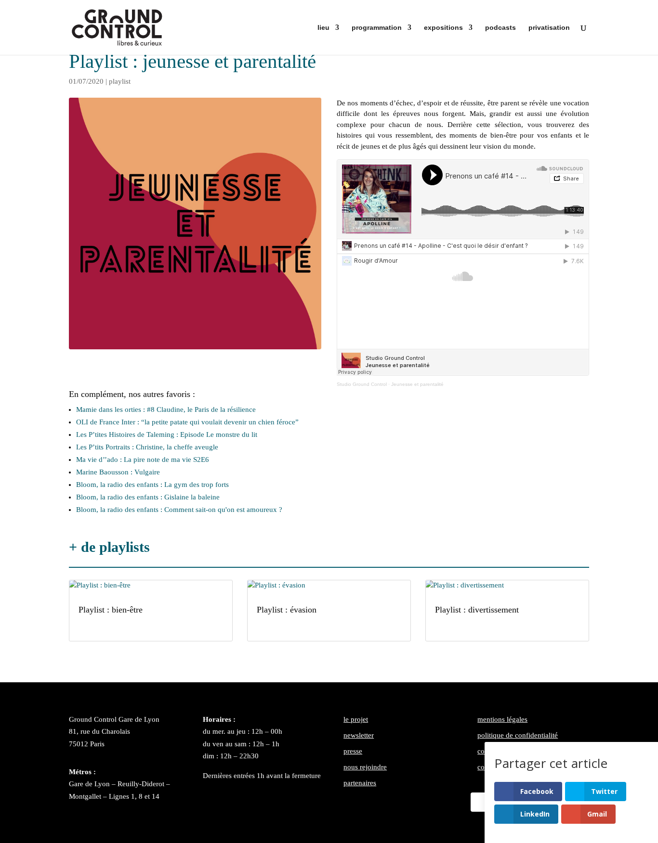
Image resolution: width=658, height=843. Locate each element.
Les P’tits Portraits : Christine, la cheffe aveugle (147, 447)
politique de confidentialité (517, 735)
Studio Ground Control (362, 384)
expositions (443, 27)
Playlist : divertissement (477, 609)
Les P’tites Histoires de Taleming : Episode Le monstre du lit (166, 434)
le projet (355, 719)
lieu (323, 27)
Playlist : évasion (286, 609)
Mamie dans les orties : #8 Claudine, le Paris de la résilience (166, 409)
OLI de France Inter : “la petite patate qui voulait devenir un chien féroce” (187, 422)
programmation (377, 27)
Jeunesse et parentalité (417, 384)
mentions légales (502, 719)
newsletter (358, 735)
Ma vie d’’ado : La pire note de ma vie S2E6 (142, 459)
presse (352, 751)
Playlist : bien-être (111, 609)
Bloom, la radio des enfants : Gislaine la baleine (148, 497)
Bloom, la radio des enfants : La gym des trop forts (152, 484)
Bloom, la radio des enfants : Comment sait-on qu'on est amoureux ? (179, 509)
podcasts (500, 27)
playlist (120, 81)
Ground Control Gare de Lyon (114, 719)
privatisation (549, 27)
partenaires (359, 783)
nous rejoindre (365, 767)
